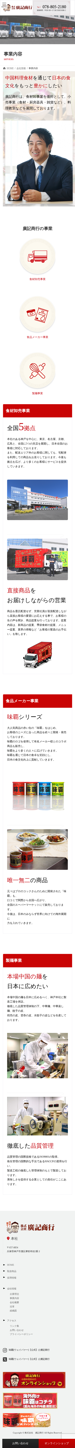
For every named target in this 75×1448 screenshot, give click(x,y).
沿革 (12, 1306)
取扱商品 (11, 1271)
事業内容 (14, 1298)
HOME (10, 1265)
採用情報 (11, 1277)
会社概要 (14, 1302)
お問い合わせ (20, 1443)
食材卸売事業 (37, 279)
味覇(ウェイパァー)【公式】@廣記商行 (29, 1350)
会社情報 (11, 1288)
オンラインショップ (57, 1443)
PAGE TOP (69, 1400)
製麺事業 (37, 393)
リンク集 (14, 1326)
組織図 (13, 1310)
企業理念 (14, 1294)
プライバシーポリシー (21, 1334)
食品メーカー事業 (37, 337)
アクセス (11, 1320)
